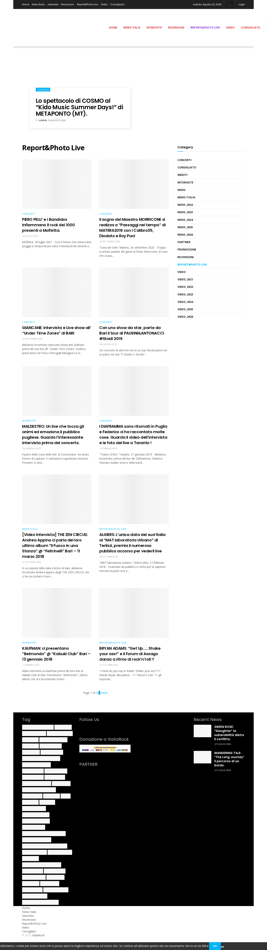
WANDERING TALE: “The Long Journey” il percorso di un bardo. (229, 759)
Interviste (53, 4)
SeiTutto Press (55, 870)
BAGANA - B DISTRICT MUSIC (41, 758)
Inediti (182, 175)
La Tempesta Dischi (36, 820)
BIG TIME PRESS (55, 770)
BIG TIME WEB (54, 777)
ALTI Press (30, 739)
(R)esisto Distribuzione (38, 727)
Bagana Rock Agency (36, 764)
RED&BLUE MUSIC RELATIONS (41, 864)
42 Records (63, 727)
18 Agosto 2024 (56, 120)
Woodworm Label (34, 896)
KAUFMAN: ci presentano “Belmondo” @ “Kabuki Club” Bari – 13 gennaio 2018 (56, 654)
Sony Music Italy (34, 877)
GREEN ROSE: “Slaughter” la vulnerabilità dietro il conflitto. (229, 733)
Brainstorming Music (36, 783)
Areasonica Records (53, 739)
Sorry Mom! (55, 877)
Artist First (30, 745)
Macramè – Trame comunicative (44, 833)
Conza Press (61, 783)
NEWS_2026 (185, 234)
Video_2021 (185, 279)
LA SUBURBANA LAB (35, 814)
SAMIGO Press (32, 870)
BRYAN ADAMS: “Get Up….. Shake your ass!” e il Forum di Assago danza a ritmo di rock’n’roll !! (129, 654)
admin (43, 120)
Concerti (43, 89)
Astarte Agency (50, 745)
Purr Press (30, 858)
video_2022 (185, 287)
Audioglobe (31, 752)
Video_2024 (185, 302)
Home (25, 4)
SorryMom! (31, 883)
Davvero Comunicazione (39, 789)
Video (104, 4)
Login (241, 4)
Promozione (186, 249)
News (181, 190)
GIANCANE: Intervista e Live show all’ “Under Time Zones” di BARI (56, 330)
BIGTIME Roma (33, 777)
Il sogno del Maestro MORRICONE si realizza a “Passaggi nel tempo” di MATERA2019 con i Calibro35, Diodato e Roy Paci (132, 228)
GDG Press (51, 795)
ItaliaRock (47, 802)
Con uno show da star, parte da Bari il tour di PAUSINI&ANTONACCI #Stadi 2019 (131, 333)
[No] (222, 946)
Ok (215, 946)
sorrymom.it (49, 883)
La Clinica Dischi (34, 808)
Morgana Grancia (34, 852)
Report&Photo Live (87, 4)
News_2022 (185, 205)
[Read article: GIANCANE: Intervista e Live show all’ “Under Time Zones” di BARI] (56, 292)
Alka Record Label (60, 733)
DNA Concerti (32, 795)
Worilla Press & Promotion (40, 902)
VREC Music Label (55, 889)
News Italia (38, 4)
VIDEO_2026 (185, 316)
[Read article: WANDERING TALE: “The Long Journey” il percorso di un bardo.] (202, 757)
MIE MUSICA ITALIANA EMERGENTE (44, 845)
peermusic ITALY (59, 852)
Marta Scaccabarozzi (36, 839)
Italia (66, 795)
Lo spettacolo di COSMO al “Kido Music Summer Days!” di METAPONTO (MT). (79, 107)
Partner (183, 242)
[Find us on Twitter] (86, 727)
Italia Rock (30, 802)
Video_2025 (185, 309)
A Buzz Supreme (34, 733)
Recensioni (67, 4)
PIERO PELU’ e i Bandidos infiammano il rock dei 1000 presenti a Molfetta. (48, 225)
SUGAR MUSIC (32, 889)
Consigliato (117, 4)
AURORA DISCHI (51, 752)
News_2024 (185, 220)
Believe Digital (33, 770)
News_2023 (185, 212)
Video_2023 (185, 294)
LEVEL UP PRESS (33, 827)
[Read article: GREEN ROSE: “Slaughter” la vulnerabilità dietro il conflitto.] (202, 731)
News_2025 (185, 227)
